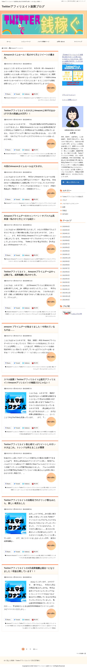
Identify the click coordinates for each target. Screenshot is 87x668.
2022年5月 (66, 275)
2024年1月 (66, 233)
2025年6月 (66, 226)
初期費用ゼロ (28, 625)
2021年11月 (66, 296)
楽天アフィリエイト (34, 434)
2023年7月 (66, 244)
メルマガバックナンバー (49, 205)
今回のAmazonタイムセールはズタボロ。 (24, 166)
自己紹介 (65, 214)
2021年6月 (66, 300)
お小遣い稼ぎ (49, 153)
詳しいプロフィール (73, 182)
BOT (37, 259)
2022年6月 (66, 272)
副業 (44, 156)
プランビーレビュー (69, 95)
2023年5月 (66, 251)
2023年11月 (66, 237)
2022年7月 (66, 268)
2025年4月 (66, 230)
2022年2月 (66, 286)
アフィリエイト (40, 153)
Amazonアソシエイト (17, 98)
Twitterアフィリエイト (42, 98)
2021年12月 (66, 293)
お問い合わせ (61, 41)
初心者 (41, 156)
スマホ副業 (50, 431)
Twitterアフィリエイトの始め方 (72, 196)
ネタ (37, 156)
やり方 (35, 261)
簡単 (38, 490)
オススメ (16, 261)
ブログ (54, 100)
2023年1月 (66, 254)
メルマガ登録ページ (43, 41)
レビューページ (26, 41)
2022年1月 (66, 289)
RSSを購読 (72, 1)
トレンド (33, 156)
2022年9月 (66, 261)
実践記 (33, 558)
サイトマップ (81, 1)
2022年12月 (66, 258)
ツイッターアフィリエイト (23, 314)
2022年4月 (66, 279)
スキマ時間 (29, 205)
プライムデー (35, 314)
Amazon (8, 98)
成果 (33, 625)
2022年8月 (66, 265)
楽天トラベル (29, 628)
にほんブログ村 (77, 314)
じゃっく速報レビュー (69, 100)
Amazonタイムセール (30, 98)
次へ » (35, 649)
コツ (50, 98)
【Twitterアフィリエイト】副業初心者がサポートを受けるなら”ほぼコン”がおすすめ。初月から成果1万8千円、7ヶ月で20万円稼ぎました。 (72, 59)
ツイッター (27, 156)
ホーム (65, 1)
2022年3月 (66, 282)
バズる (18, 625)
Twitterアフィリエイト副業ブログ (23, 6)
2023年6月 (66, 247)
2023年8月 (66, 240)
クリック (47, 311)
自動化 (48, 156)
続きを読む (51, 88)
